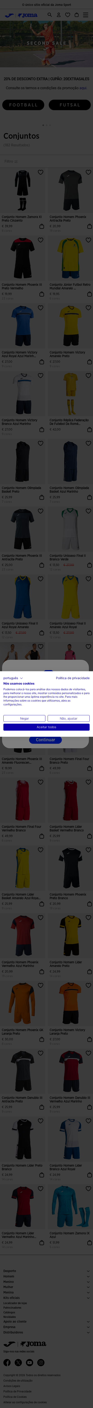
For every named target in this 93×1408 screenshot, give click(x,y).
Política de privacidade (73, 678)
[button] (13, 678)
